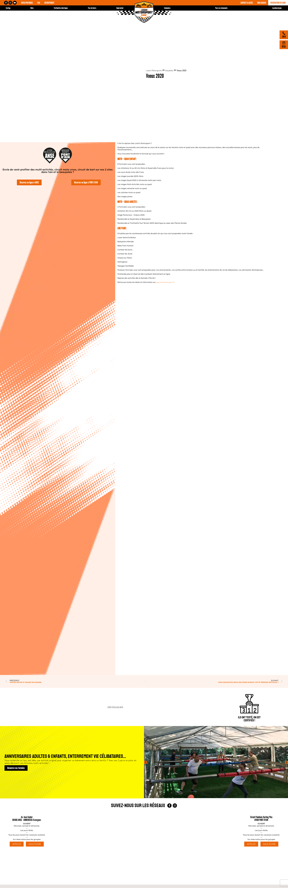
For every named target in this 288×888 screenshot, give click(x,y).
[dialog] (144, 444)
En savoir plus (167, 446)
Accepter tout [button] (172, 452)
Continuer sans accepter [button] (174, 431)
